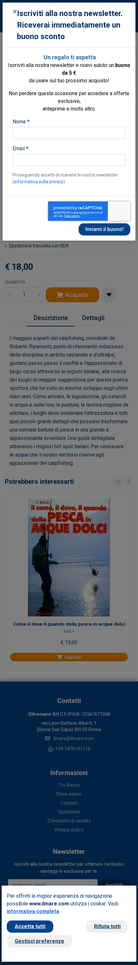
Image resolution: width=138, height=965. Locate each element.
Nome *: (21, 122)
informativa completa (33, 911)
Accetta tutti (30, 926)
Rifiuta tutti (107, 926)
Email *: (21, 148)
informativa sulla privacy (39, 181)
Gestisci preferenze (39, 941)
